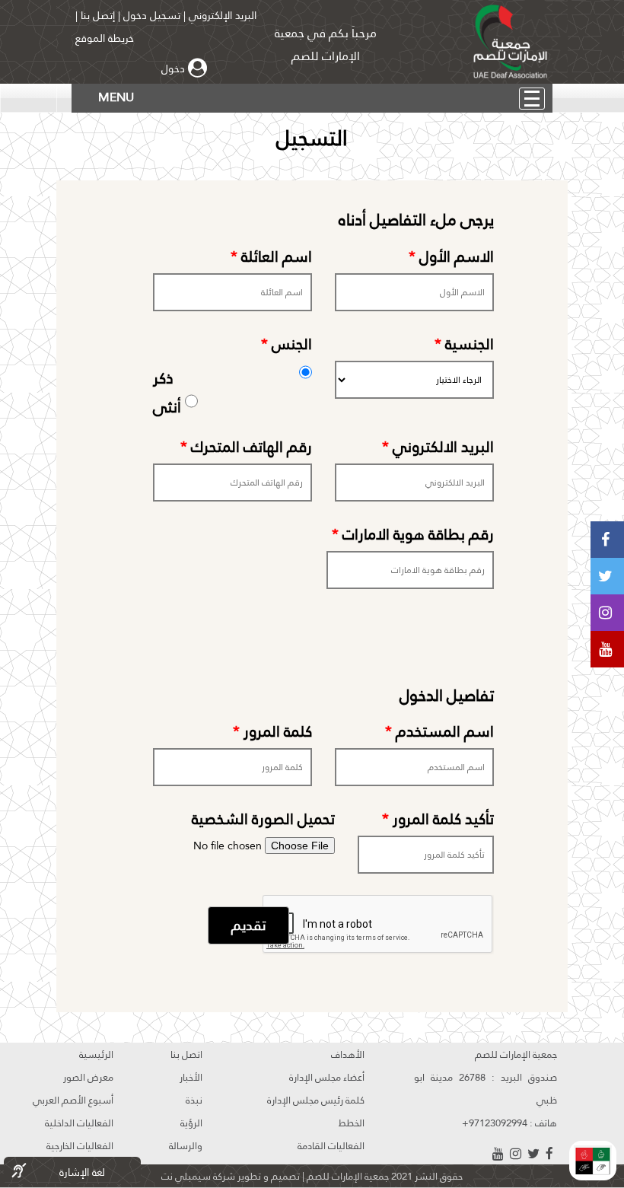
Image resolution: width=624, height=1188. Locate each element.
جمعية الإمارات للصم (346, 1176)
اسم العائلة (271, 256)
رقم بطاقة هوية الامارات (413, 534)
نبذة (194, 1100)
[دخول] (199, 68)
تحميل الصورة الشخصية (263, 818)
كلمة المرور (272, 731)
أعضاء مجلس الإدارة (327, 1077)
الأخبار (191, 1077)
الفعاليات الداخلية (79, 1122)
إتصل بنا (98, 15)
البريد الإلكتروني (221, 15)
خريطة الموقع (104, 38)
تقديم (248, 925)
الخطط (352, 1122)
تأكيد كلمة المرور (438, 818)
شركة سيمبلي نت (198, 1176)
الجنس (286, 344)
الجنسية (464, 344)
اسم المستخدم (439, 731)
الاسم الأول (451, 256)
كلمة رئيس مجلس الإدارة (316, 1100)
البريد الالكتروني (438, 446)
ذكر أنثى (226, 391)
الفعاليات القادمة (331, 1145)
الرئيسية (96, 1054)
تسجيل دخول (151, 15)
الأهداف (348, 1054)
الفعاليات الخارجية (79, 1145)
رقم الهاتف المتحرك (246, 446)
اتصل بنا (186, 1054)
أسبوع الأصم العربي (73, 1100)
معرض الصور (88, 1077)
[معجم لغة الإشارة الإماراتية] (592, 1160)
